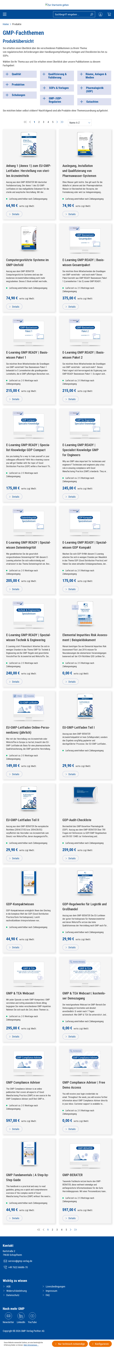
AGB (8, 1286)
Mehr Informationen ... (31, 1345)
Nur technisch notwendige (71, 1343)
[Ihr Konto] (100, 14)
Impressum (51, 1290)
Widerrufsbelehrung (16, 1290)
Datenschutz (12, 1295)
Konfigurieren (102, 1343)
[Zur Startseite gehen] (57, 5)
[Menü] (4, 14)
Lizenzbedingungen (55, 1286)
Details (15, 214)
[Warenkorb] (109, 14)
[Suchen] (91, 14)
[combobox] (74, 14)
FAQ (48, 1295)
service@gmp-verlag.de (20, 1261)
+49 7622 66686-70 (18, 1267)
